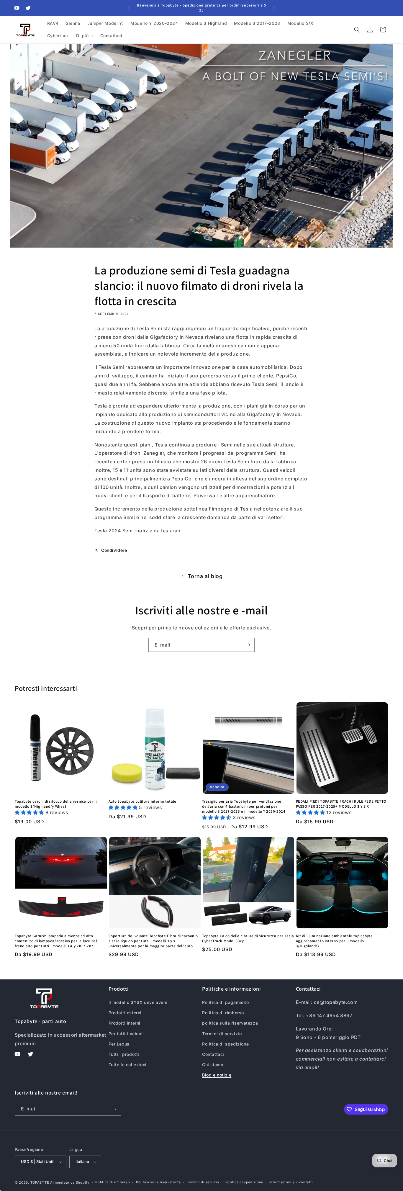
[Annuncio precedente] (128, 8)
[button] (85, 36)
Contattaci (213, 1054)
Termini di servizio (222, 1033)
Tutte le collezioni (128, 1064)
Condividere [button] (114, 550)
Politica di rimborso (223, 1012)
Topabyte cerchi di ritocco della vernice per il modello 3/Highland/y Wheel (55, 804)
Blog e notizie (216, 1074)
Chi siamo (212, 1064)
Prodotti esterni (125, 1012)
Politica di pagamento (225, 1002)
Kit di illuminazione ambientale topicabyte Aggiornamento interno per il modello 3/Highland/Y (334, 941)
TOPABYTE (39, 1182)
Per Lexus (119, 1043)
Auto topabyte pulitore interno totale (142, 801)
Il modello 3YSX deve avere (138, 1002)
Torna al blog (205, 576)
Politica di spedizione (225, 1043)
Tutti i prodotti (124, 1054)
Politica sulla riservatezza (158, 1182)
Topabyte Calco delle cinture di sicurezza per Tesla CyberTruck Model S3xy (248, 938)
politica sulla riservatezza (230, 1022)
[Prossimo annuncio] (274, 8)
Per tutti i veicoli (126, 1033)
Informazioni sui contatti (291, 1182)
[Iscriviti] (247, 645)
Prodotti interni (125, 1022)
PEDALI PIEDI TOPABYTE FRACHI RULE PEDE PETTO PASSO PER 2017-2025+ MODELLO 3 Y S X (341, 804)
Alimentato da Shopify (69, 1182)
